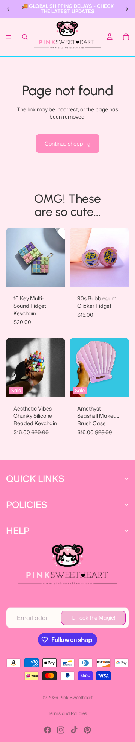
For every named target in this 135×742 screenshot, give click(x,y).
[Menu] (8, 37)
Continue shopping (67, 143)
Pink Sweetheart (76, 697)
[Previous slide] (8, 9)
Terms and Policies (67, 713)
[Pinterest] (87, 729)
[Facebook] (47, 729)
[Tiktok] (74, 729)
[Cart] (126, 37)
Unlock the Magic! (93, 617)
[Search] (24, 37)
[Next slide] (126, 9)
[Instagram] (60, 729)
